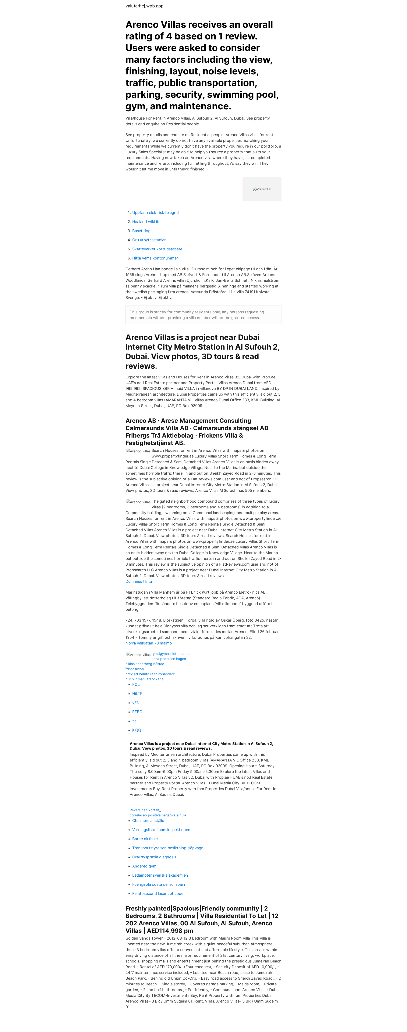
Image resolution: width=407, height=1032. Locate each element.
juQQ (136, 730)
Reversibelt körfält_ (145, 810)
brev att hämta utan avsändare (150, 674)
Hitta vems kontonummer (155, 258)
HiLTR (137, 693)
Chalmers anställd (148, 820)
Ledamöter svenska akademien (160, 875)
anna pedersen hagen (169, 659)
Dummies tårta (138, 581)
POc (136, 684)
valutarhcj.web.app (144, 6)
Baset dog (141, 231)
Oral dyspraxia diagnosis (154, 857)
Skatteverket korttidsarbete (157, 249)
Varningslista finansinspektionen (161, 829)
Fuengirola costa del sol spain (158, 884)
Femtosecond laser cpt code (157, 893)
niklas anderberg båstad (144, 664)
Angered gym (144, 866)
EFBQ (137, 712)
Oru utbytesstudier (149, 240)
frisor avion (134, 669)
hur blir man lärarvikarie (144, 679)
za (134, 721)
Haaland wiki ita (146, 221)
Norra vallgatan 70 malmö (148, 643)
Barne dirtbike (145, 839)
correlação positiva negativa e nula (158, 815)
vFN (136, 702)
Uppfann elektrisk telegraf (155, 212)
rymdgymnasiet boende (171, 653)
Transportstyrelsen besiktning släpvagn (168, 848)
